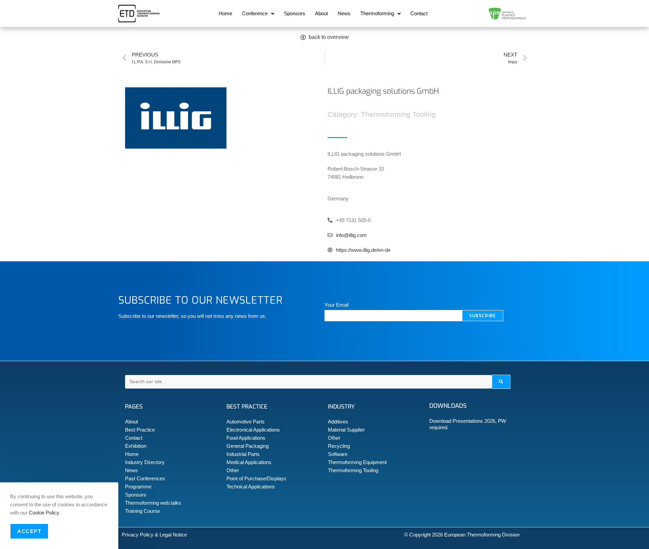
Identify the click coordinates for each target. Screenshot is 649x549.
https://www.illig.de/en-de (363, 250)
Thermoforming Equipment (357, 462)
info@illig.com (351, 235)
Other (232, 470)
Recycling (339, 446)
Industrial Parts (243, 454)
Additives (338, 421)
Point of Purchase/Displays (256, 478)
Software (337, 454)
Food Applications (245, 438)
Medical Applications (248, 462)
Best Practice (140, 430)
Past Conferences (145, 478)
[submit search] (501, 382)
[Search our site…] (308, 382)
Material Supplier (346, 430)
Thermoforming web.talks (153, 503)
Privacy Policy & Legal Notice (154, 534)
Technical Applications (250, 486)
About (321, 13)
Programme (138, 486)
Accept (29, 531)
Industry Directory (145, 462)
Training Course (142, 511)
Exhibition (135, 446)
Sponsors (294, 13)
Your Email (336, 305)
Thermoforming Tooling (353, 470)
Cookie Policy (44, 512)
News (344, 13)
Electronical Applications (253, 430)
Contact (419, 13)
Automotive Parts (245, 421)
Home (225, 13)
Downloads (447, 406)
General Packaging (247, 446)
